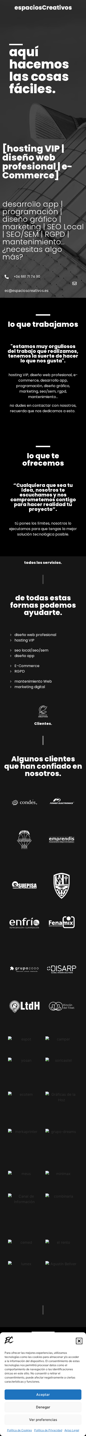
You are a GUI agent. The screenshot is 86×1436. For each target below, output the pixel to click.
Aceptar (43, 1394)
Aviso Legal (71, 1430)
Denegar (43, 1407)
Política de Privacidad (48, 1430)
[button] (79, 1341)
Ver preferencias (43, 1420)
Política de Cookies (19, 1430)
